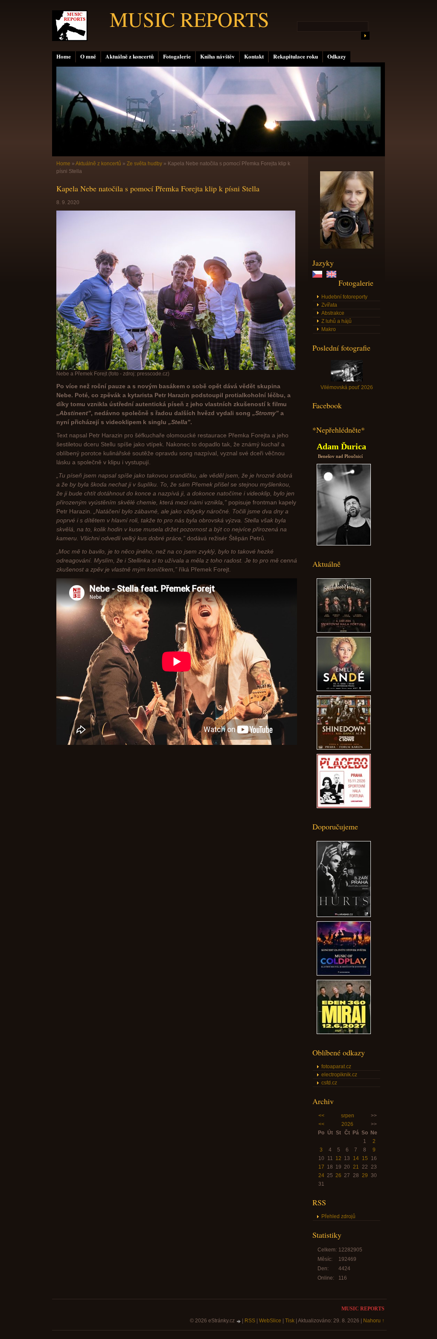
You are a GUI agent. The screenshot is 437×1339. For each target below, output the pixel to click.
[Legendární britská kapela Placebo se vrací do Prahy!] (344, 806)
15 (365, 1158)
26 (338, 1175)
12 (338, 1158)
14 (356, 1158)
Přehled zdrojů (338, 1216)
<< (321, 1116)
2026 (347, 1124)
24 (321, 1175)
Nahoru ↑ (374, 1321)
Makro (328, 329)
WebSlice (270, 1321)
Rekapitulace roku (295, 56)
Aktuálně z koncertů (129, 56)
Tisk (289, 1321)
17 (321, 1167)
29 (365, 1175)
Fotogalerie (177, 56)
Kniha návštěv (217, 56)
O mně (88, 56)
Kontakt (254, 56)
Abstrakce (332, 313)
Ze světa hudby (144, 164)
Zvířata (329, 305)
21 (356, 1167)
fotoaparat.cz (336, 1066)
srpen (347, 1116)
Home (63, 56)
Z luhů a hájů (336, 321)
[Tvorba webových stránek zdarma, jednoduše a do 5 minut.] (239, 1321)
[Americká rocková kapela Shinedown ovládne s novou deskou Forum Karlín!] (344, 748)
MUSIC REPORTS (189, 18)
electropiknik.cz (339, 1075)
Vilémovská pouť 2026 (346, 387)
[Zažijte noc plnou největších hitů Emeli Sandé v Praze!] (344, 689)
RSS (250, 1321)
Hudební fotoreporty (344, 297)
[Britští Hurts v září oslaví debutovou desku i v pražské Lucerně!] (344, 915)
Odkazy (336, 56)
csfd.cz (329, 1083)
